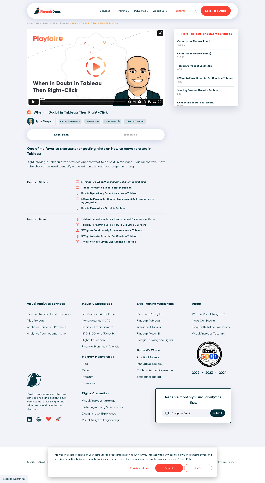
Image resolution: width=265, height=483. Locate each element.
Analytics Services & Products (46, 327)
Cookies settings (140, 467)
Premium (87, 376)
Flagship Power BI (148, 333)
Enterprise (89, 383)
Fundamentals (112, 121)
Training (122, 10)
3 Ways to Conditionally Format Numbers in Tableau (111, 230)
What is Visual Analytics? (208, 314)
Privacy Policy (185, 458)
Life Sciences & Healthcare (100, 314)
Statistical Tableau (149, 376)
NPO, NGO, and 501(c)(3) (98, 333)
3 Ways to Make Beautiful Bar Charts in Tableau (109, 236)
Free (85, 363)
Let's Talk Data (215, 10)
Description (61, 134)
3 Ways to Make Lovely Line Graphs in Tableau (108, 241)
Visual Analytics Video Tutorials (52, 23)
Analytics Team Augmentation (47, 333)
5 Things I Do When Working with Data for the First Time (113, 182)
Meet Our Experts (204, 320)
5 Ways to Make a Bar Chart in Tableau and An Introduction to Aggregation (117, 201)
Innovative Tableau (150, 363)
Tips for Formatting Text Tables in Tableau (106, 187)
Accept (169, 467)
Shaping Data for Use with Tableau (197, 90)
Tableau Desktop (134, 121)
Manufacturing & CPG (96, 320)
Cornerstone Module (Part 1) (193, 41)
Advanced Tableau (149, 327)
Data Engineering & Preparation (103, 407)
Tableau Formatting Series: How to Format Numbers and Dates (118, 219)
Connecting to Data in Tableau (195, 102)
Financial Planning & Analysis (100, 346)
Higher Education (93, 340)
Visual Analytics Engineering (100, 420)
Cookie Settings (14, 478)
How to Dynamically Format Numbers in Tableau (109, 193)
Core (85, 370)
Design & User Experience (99, 413)
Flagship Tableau (148, 320)
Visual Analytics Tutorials (208, 333)
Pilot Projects (36, 320)
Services (105, 10)
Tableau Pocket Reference (155, 370)
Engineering (92, 121)
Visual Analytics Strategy (98, 400)
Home (30, 23)
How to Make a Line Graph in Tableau (103, 208)
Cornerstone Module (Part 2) (194, 53)
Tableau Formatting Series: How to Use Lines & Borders (113, 224)
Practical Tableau (148, 357)
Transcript (130, 134)
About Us (159, 10)
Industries (140, 10)
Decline (198, 467)
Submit (217, 413)
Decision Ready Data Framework (49, 314)
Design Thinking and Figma (155, 340)
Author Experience (70, 121)
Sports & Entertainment (97, 327)
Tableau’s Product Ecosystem (194, 66)
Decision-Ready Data (151, 314)
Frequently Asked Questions (211, 327)
